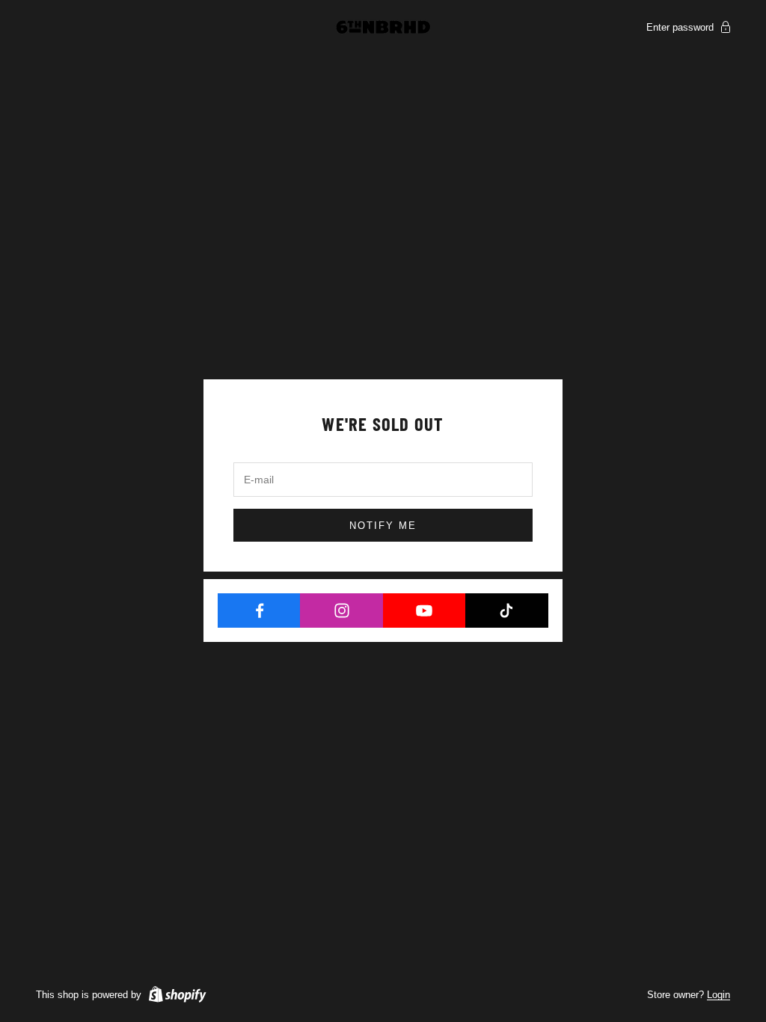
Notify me (383, 525)
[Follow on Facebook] (259, 610)
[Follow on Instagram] (341, 610)
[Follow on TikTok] (507, 610)
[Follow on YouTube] (424, 610)
